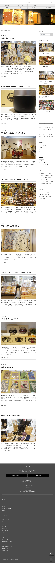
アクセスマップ (5, 515)
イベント (41, 159)
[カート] (51, 2)
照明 (20, 7)
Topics (41, 147)
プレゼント (47, 179)
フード (41, 157)
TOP (2, 30)
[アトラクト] (27, 466)
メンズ (46, 181)
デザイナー (48, 5)
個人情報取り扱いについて (7, 546)
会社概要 (3, 499)
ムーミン (43, 181)
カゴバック (46, 173)
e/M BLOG (5, 30)
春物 (42, 183)
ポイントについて (5, 539)
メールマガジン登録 (5, 552)
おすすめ (41, 173)
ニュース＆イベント (5, 512)
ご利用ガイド (4, 537)
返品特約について (5, 548)
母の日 (44, 183)
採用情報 (3, 510)
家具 (7, 7)
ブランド (34, 5)
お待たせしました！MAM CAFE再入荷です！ (17, 272)
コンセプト (4, 501)
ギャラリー (42, 153)
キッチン (41, 155)
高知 (50, 183)
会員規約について (5, 550)
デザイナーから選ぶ (5, 532)
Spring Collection (43, 162)
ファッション (42, 145)
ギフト (50, 173)
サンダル (46, 175)
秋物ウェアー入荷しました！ (46, 136)
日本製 (50, 181)
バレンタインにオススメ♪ (10, 319)
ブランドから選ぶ (5, 530)
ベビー (41, 160)
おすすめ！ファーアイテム (45, 134)
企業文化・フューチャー (6, 508)
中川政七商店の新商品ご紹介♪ (11, 415)
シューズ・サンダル (44, 164)
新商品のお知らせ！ (8, 367)
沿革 (3, 504)
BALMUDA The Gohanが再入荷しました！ (15, 86)
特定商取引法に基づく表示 (7, 541)
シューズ (50, 175)
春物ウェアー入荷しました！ (11, 226)
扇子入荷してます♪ (7, 38)
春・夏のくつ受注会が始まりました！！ (14, 133)
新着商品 (7, 5)
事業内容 (3, 506)
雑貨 (40, 151)
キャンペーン (20, 5)
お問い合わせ (48, 7)
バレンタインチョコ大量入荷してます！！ (15, 179)
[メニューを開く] (53, 2)
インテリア (34, 7)
